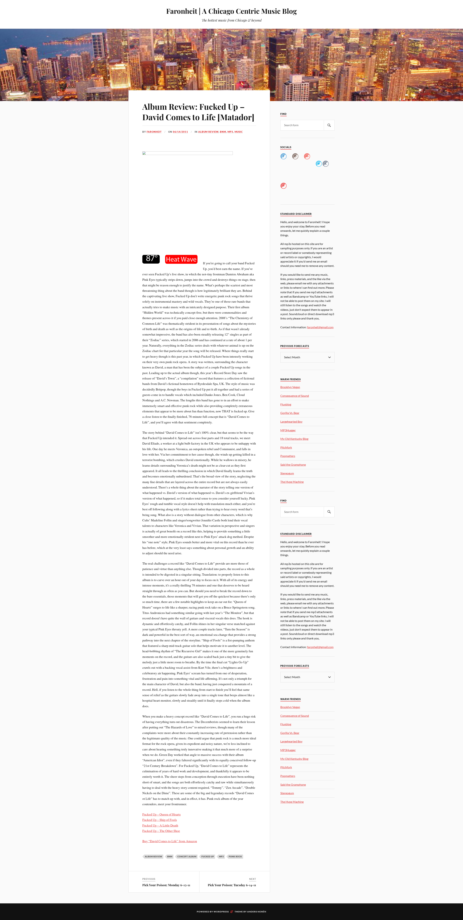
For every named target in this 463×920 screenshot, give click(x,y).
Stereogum (287, 473)
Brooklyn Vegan (290, 387)
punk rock (235, 856)
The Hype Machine (292, 481)
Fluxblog (285, 404)
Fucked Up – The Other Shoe (161, 831)
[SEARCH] (329, 125)
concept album (186, 856)
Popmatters (287, 456)
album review (208, 131)
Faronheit (154, 131)
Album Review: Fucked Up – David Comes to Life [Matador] (198, 111)
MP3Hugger (288, 430)
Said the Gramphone (293, 464)
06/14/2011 (180, 131)
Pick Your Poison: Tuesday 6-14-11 (232, 885)
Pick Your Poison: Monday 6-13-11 (166, 885)
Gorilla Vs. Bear (289, 413)
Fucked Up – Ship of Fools (159, 819)
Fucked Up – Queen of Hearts (161, 814)
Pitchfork (286, 447)
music (239, 131)
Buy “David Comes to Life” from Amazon (169, 841)
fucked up (207, 856)
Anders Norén (256, 911)
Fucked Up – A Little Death (160, 825)
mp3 (230, 131)
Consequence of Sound (294, 395)
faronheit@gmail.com (320, 327)
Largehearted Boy (291, 421)
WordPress (221, 911)
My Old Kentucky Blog (294, 438)
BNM (223, 131)
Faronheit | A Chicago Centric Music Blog (231, 11)
